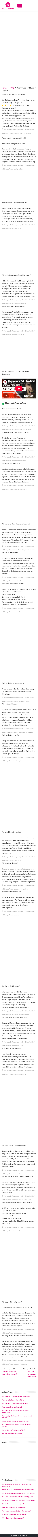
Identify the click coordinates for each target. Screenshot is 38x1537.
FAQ (12, 88)
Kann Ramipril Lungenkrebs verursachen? (31, 1373)
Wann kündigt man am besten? (12, 1407)
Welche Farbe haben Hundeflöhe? (13, 1400)
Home (4, 88)
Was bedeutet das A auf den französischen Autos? (19, 1500)
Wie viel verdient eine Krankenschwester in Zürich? (19, 1493)
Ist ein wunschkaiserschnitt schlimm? (14, 1514)
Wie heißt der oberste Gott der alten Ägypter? (17, 1497)
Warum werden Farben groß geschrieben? (16, 1421)
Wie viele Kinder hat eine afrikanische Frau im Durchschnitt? (17, 1485)
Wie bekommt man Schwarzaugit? (13, 1518)
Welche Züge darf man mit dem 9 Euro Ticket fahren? (17, 1417)
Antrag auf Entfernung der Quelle (13, 129)
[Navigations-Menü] (19, 6)
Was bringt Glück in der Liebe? (12, 1434)
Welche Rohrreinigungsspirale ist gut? (14, 1507)
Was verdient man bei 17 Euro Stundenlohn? (16, 1511)
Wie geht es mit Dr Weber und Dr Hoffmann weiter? (16, 1425)
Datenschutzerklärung (19, 1535)
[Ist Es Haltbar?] (8, 6)
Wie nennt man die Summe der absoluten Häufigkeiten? (15, 1411)
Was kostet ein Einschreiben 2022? (13, 1430)
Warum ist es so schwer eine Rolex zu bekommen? (18, 1490)
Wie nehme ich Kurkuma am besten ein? (15, 1403)
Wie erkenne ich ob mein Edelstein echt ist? (16, 1396)
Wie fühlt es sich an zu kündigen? (13, 1504)
